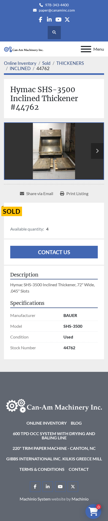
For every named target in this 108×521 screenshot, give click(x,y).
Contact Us (54, 252)
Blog (76, 422)
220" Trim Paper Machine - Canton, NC (54, 448)
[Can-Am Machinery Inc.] (54, 405)
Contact (79, 469)
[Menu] (86, 49)
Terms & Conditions (41, 469)
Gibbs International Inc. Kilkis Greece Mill (54, 458)
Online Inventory (46, 422)
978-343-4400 (57, 5)
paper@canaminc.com (57, 10)
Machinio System (35, 498)
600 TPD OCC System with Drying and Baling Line (54, 435)
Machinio (80, 498)
